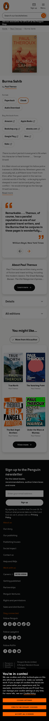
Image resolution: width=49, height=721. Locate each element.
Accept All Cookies (24, 714)
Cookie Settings (24, 700)
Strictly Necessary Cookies (24, 707)
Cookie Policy (30, 693)
